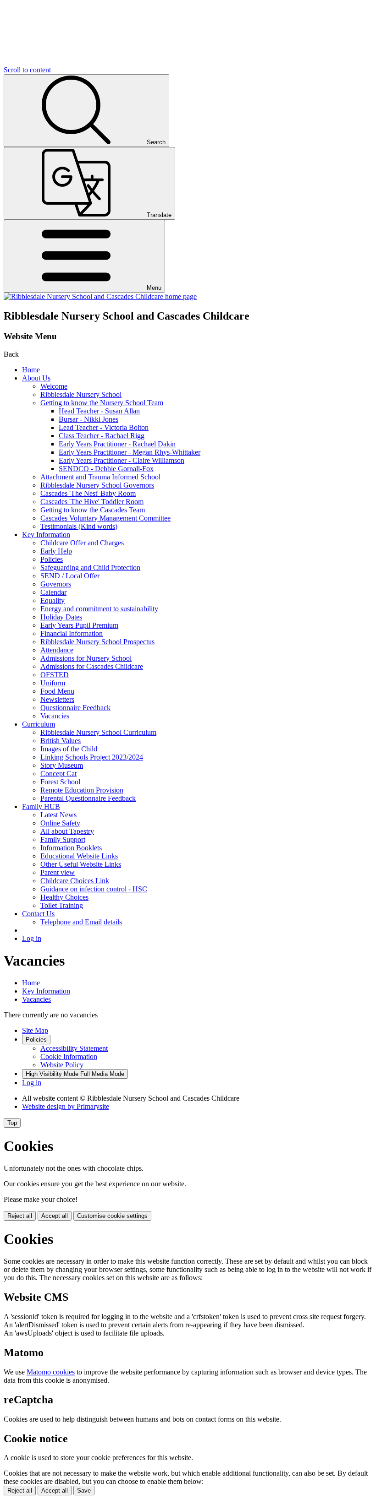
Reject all (19, 1215)
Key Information (46, 534)
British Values (60, 740)
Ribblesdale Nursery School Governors (97, 485)
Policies (51, 559)
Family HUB (41, 806)
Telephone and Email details (81, 922)
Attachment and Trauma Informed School (100, 477)
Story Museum (61, 765)
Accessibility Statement (74, 1048)
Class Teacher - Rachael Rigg (101, 436)
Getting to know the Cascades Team (92, 510)
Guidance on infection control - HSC (93, 889)
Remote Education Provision (81, 790)
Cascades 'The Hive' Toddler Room (92, 501)
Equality (52, 600)
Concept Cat (58, 773)
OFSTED (54, 675)
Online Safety (60, 823)
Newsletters (57, 699)
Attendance (56, 650)
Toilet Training (61, 905)
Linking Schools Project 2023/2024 (91, 757)
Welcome (53, 386)
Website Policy (61, 1065)
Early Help (56, 551)
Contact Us (38, 914)
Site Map (35, 1030)
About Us (36, 378)
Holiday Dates (61, 617)
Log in (31, 938)
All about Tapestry (67, 831)
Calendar (53, 592)
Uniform (52, 683)
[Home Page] (100, 296)
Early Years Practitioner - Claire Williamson (121, 460)
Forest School (60, 782)
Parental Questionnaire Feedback (88, 798)
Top (12, 1122)
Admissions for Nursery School (86, 658)
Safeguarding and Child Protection (90, 567)
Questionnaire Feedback (75, 707)
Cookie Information (68, 1056)
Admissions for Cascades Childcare (91, 666)
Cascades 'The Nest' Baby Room (88, 493)
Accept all (54, 1215)
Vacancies (54, 716)
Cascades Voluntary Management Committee (105, 518)
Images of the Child (68, 749)
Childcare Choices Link (74, 881)
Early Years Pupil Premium (79, 625)
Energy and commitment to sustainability (99, 609)
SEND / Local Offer (70, 576)
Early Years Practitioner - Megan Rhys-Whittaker (129, 452)
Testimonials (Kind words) (78, 526)
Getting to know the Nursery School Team (101, 403)
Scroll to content (27, 70)
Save (84, 1490)
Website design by (65, 1106)
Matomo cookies (51, 1372)
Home (31, 370)
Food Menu (57, 691)
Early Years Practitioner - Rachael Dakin (117, 444)
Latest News (58, 815)
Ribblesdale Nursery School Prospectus (97, 642)
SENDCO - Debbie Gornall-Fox (106, 469)
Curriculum (38, 724)
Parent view (57, 872)
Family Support (62, 839)
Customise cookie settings (112, 1215)
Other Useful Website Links (80, 864)
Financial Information (71, 633)
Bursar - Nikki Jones (88, 419)
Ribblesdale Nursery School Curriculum (98, 732)
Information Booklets (71, 848)
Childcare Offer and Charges (82, 543)
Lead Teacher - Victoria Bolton (104, 427)
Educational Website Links (79, 856)
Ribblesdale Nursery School (81, 394)
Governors (55, 584)
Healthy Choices (64, 897)
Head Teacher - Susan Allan (99, 411)
